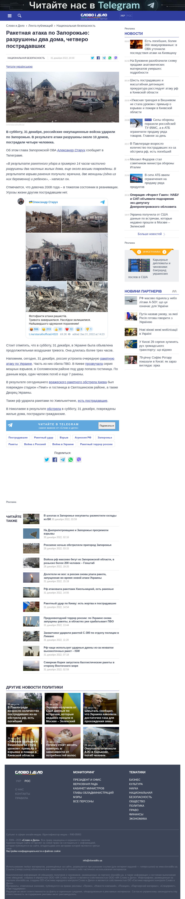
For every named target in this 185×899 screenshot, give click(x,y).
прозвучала (94, 364)
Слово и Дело (15, 25)
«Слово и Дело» (31, 840)
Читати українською (19, 66)
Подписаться (107, 425)
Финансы (136, 814)
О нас (19, 789)
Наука (133, 788)
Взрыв (64, 437)
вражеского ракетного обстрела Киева (78, 382)
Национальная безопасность (76, 25)
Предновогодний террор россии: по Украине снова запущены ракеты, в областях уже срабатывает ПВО (79, 621)
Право (134, 810)
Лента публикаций (40, 25)
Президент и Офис (87, 779)
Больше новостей (150, 234)
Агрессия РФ (83, 437)
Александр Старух (71, 150)
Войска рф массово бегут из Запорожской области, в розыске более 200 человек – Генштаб (79, 563)
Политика (136, 805)
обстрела (54, 409)
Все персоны (83, 801)
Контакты (22, 793)
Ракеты (13, 444)
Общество (137, 801)
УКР (123, 16)
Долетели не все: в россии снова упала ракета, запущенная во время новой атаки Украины (75, 578)
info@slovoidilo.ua (92, 860)
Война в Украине (63, 444)
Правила (21, 798)
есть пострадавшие (92, 401)
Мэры (77, 797)
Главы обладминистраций (93, 792)
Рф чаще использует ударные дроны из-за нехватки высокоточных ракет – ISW (78, 651)
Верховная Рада (85, 784)
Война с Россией (35, 444)
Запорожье (105, 437)
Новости (134, 34)
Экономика (138, 818)
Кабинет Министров (88, 788)
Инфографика (152, 251)
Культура (136, 784)
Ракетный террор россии (96, 444)
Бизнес (134, 779)
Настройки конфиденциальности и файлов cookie (33, 851)
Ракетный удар (43, 437)
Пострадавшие (18, 437)
